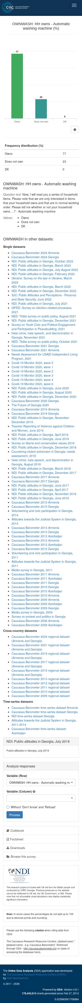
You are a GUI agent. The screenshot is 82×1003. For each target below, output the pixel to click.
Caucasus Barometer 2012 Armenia (35, 540)
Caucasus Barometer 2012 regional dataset (41, 683)
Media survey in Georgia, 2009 (32, 612)
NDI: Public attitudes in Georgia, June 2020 (40, 388)
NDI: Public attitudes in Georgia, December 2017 (44, 473)
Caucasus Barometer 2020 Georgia (35, 401)
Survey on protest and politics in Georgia (39, 616)
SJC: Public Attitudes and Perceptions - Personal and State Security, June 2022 (44, 297)
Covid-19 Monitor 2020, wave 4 (32, 379)
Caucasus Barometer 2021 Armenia (35, 350)
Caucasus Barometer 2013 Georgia (35, 532)
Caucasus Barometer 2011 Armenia (35, 574)
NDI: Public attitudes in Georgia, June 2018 (40, 439)
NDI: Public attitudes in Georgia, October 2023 (42, 261)
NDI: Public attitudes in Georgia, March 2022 (41, 286)
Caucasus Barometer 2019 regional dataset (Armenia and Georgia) (41, 655)
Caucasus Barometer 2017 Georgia (35, 481)
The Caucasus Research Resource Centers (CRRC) (36, 974)
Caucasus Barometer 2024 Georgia (35, 257)
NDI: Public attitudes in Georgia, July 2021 (40, 303)
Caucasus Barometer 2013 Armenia (35, 528)
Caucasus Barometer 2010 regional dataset (41, 691)
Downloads (17, 848)
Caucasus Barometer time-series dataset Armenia (45, 707)
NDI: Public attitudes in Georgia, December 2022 (44, 291)
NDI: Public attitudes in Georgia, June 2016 (40, 498)
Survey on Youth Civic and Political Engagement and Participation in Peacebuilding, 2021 (43, 326)
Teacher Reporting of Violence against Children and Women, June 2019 (43, 428)
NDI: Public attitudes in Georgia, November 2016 (44, 494)
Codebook (17, 830)
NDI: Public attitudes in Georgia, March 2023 (41, 265)
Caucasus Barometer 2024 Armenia (35, 253)
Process (14, 815)
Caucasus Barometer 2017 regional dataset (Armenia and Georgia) (41, 664)
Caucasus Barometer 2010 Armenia (35, 595)
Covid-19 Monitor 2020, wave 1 (32, 367)
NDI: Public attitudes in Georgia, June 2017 (40, 485)
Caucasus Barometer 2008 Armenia (35, 621)
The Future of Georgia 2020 (30, 405)
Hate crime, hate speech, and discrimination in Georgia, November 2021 (42, 335)
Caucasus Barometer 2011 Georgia (35, 582)
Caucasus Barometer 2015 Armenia (35, 502)
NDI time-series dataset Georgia (33, 716)
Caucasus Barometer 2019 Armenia (35, 409)
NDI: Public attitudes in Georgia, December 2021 (44, 320)
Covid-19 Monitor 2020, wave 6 (32, 384)
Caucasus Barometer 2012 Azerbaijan (37, 544)
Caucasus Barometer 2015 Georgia (35, 506)
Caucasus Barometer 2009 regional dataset (41, 696)
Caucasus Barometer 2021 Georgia (35, 346)
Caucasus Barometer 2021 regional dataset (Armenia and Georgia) (41, 647)
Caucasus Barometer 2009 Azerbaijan (37, 604)
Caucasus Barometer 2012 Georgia (35, 549)
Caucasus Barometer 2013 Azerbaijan (37, 536)
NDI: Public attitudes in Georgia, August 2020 (42, 392)
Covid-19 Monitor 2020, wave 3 (32, 375)
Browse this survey (23, 856)
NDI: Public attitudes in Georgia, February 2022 (43, 274)
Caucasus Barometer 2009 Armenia (35, 599)
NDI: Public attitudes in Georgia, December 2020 (44, 396)
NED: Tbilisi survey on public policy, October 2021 (45, 341)
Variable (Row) (17, 776)
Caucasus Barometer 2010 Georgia (35, 587)
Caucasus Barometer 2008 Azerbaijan (37, 625)
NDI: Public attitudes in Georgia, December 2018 (44, 447)
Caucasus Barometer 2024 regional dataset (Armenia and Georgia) (41, 638)
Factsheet (16, 839)
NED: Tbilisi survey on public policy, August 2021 (44, 316)
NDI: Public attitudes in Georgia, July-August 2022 (45, 270)
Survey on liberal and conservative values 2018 (43, 443)
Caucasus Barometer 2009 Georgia (35, 608)
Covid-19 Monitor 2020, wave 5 (32, 363)
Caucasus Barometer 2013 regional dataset (41, 679)
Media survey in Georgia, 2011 (32, 570)
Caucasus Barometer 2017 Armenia (35, 477)
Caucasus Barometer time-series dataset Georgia (45, 712)
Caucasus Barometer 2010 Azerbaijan (37, 591)
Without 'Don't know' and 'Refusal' (33, 807)
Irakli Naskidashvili (17, 978)
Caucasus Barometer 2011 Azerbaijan (37, 578)
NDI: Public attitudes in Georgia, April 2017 (40, 489)
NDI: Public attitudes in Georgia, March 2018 (41, 468)
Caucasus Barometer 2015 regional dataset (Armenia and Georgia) (41, 672)
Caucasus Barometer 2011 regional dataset (41, 687)
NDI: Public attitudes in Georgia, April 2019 (40, 434)
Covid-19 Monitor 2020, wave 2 (32, 371)
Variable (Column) (19, 791)
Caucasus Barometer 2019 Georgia (35, 413)
